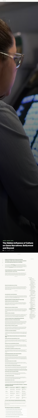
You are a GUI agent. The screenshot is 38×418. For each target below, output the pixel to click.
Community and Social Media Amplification (33, 294)
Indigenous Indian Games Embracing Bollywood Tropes (33, 297)
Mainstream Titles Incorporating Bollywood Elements (32, 299)
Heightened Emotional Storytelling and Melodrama (32, 286)
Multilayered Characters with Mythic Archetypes (33, 287)
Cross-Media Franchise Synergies (32, 311)
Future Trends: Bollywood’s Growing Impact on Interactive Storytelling (32, 309)
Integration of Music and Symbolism (32, 288)
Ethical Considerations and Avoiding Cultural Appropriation (32, 307)
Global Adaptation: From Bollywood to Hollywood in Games (32, 301)
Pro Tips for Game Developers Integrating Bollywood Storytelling (32, 316)
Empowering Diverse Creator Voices (33, 313)
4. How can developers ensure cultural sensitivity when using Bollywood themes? (14, 414)
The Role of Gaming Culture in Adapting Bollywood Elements (32, 290)
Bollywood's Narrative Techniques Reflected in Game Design (32, 284)
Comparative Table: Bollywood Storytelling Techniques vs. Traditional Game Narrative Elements (32, 315)
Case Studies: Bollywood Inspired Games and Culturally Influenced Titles (32, 296)
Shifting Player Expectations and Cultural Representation (32, 291)
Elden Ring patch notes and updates (16, 378)
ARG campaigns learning (17, 374)
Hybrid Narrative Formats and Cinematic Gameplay (33, 310)
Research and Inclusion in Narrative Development (32, 304)
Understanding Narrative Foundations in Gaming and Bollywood (31, 279)
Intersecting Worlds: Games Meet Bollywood (32, 283)
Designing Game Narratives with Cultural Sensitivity (32, 302)
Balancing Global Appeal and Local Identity (33, 305)
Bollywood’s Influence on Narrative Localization (32, 292)
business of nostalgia (24, 341)
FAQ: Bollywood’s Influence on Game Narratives (32, 317)
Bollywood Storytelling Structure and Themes (32, 282)
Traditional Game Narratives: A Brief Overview (33, 280)
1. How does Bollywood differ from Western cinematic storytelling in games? (13, 409)
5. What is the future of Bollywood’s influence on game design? (12, 416)
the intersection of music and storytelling (19, 316)
